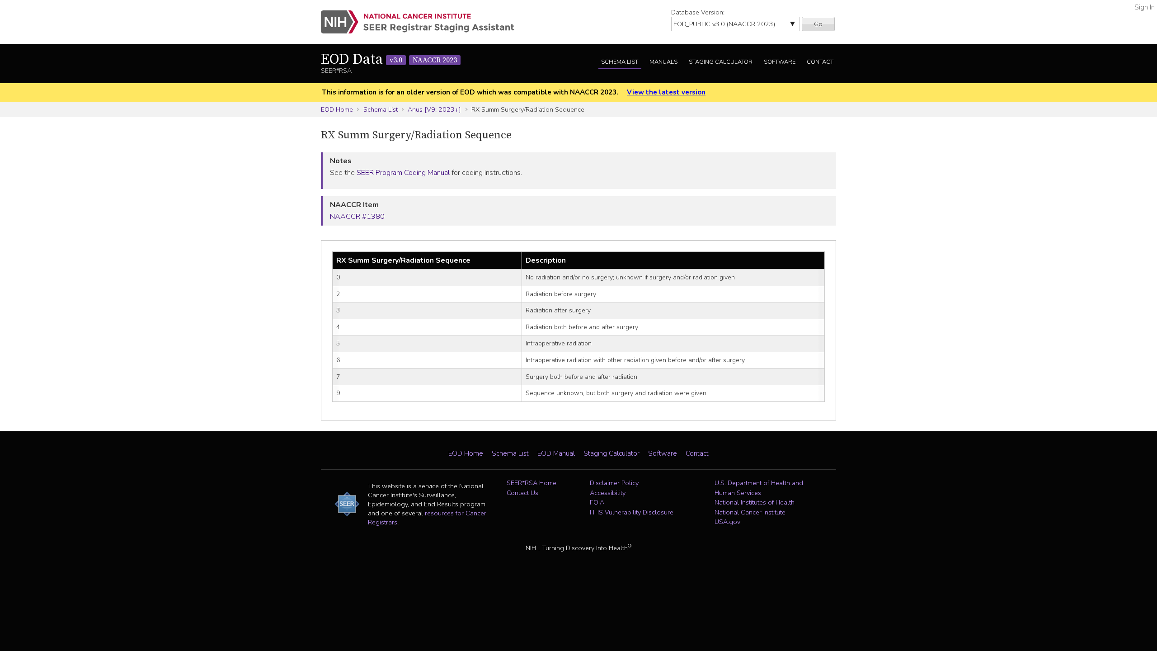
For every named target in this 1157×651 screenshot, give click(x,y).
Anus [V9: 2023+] (434, 109)
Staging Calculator (721, 62)
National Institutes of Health (755, 502)
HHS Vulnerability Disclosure (631, 512)
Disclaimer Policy (614, 482)
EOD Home (337, 109)
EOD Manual (556, 453)
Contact (820, 62)
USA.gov (727, 521)
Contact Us (522, 492)
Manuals (663, 62)
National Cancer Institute (750, 512)
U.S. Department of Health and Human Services (759, 487)
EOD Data (389, 60)
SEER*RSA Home (531, 482)
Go (818, 23)
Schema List (619, 62)
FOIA (597, 502)
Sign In (1144, 7)
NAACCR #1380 (357, 217)
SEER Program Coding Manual (403, 173)
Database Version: (697, 12)
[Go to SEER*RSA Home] (423, 22)
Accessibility (608, 492)
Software (779, 62)
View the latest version (666, 92)
